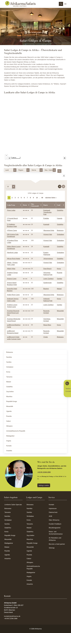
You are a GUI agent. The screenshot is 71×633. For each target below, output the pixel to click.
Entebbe (46, 218)
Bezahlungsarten (54, 528)
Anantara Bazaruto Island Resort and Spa (13, 313)
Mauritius (9, 396)
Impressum (53, 508)
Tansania (9, 377)
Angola (8, 441)
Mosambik (60, 311)
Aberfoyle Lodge (12, 252)
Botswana (60, 230)
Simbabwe (60, 234)
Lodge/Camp (11, 205)
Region (45, 205)
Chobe (45, 337)
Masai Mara (47, 325)
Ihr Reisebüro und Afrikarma (55, 539)
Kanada (8, 446)
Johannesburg (48, 258)
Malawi (59, 288)
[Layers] (64, 158)
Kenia (59, 268)
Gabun (8, 421)
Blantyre (46, 288)
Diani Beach (47, 268)
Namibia (9, 357)
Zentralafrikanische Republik (15, 431)
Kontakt (51, 504)
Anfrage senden (44, 485)
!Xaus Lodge (11, 210)
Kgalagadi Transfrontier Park (47, 212)
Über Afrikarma (54, 520)
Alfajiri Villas (11, 268)
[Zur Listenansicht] (59, 186)
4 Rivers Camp (12, 230)
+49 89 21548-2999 (44, 472)
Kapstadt (46, 224)
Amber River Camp (13, 295)
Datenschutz (53, 512)
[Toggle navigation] (65, 3)
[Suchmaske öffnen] (61, 4)
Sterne (25, 205)
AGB (50, 516)
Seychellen (10, 391)
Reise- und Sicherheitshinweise (56, 533)
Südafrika (60, 210)
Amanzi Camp (11, 278)
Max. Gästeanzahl (35, 205)
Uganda (59, 218)
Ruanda (59, 272)
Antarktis (9, 450)
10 (37, 198)
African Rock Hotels (13, 258)
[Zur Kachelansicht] (63, 186)
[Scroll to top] (66, 628)
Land (58, 205)
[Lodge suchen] (59, 171)
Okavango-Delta (48, 230)
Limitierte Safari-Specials (13, 504)
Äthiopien (9, 426)
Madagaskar (10, 436)
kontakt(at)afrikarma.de (12, 616)
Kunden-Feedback (55, 524)
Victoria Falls (47, 234)
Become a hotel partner (57, 544)
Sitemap (51, 548)
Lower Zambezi (48, 278)
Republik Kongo (11, 401)
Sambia (59, 278)
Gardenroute (47, 282)
